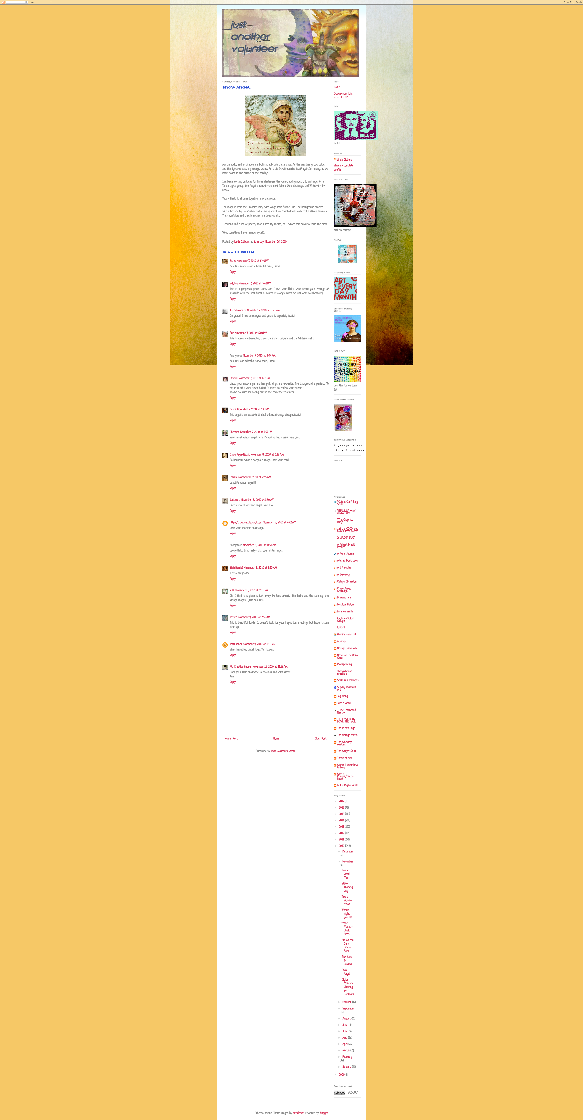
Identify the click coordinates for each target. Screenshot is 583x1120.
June (346, 1031)
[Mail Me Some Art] (347, 262)
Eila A (233, 261)
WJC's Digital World (347, 785)
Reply (233, 272)
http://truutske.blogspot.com (246, 522)
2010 (342, 846)
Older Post (320, 738)
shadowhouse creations (344, 673)
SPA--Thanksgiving (347, 887)
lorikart (341, 627)
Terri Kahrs (236, 644)
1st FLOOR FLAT (346, 538)
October (347, 1002)
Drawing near (344, 597)
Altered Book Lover (348, 560)
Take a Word (344, 703)
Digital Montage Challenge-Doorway (348, 987)
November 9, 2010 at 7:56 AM (254, 617)
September (349, 1008)
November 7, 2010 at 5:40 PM (253, 261)
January (347, 1067)
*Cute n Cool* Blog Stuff (347, 503)
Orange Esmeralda (347, 648)
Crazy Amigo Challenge (344, 590)
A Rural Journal (345, 553)
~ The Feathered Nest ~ (346, 711)
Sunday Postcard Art (346, 688)
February (347, 1057)
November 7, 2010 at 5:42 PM (255, 283)
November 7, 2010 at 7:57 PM (256, 432)
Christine (234, 432)
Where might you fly (347, 914)
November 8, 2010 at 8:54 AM (259, 545)
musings (341, 641)
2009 (342, 1075)
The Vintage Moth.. (347, 735)
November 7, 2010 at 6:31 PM (254, 378)
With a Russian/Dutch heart (345, 777)
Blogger (324, 1113)
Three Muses (344, 758)
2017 (342, 801)
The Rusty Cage (346, 728)
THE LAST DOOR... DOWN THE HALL (347, 720)
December (348, 851)
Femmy (233, 477)
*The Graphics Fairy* (345, 521)
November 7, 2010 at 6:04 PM (259, 355)
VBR (232, 590)
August (347, 1018)
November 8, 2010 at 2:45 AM (254, 477)
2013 (342, 827)
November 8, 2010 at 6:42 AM (279, 522)
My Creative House (241, 667)
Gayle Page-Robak (240, 454)
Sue (232, 333)
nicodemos (298, 1113)
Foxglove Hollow (345, 604)
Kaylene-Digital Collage (345, 620)
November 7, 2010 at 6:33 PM (253, 409)
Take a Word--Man (347, 874)
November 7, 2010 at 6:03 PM (251, 333)
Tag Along (342, 696)
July (345, 1025)
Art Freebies (344, 567)
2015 (342, 814)
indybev (234, 283)
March (346, 1050)
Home (276, 738)
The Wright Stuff (346, 751)
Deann (233, 409)
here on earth (345, 611)
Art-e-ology (343, 574)
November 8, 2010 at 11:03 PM (251, 590)
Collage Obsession (346, 581)
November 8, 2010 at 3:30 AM (257, 500)
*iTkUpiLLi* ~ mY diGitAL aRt (346, 512)
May (345, 1038)
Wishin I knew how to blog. (347, 766)
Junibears (235, 500)
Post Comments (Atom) (283, 751)
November (348, 861)
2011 (342, 839)
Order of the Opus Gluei (347, 657)
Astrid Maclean (238, 310)
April (345, 1044)
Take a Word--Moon (347, 900)
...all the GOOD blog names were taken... (348, 530)
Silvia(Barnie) (236, 568)
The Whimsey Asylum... (344, 743)
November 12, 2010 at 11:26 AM (270, 667)
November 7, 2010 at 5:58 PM (263, 310)
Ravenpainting (344, 664)
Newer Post (231, 738)
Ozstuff (234, 378)
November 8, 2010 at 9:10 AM (260, 568)
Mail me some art (346, 634)
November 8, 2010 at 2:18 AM (267, 454)
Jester (233, 617)
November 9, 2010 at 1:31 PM (258, 644)
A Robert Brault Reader (346, 546)
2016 (342, 807)
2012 (342, 833)
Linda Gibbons (344, 160)
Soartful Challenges (348, 680)
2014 (342, 820)
